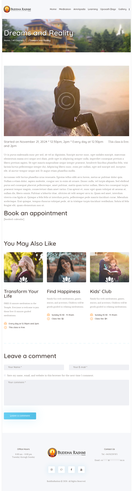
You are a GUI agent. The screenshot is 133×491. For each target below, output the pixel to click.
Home (7, 40)
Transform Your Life (21, 294)
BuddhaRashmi (53, 481)
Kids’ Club (100, 291)
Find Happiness (63, 291)
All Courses (18, 40)
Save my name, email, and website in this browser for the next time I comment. (50, 375)
